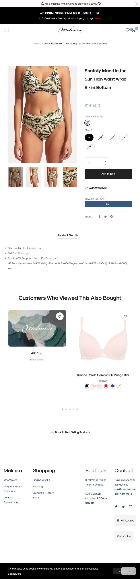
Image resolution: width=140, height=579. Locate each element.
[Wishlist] (128, 30)
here (97, 18)
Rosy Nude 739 (93, 386)
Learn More (14, 573)
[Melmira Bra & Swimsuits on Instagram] (130, 506)
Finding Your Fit (41, 479)
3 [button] (70, 409)
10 (100, 136)
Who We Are (10, 479)
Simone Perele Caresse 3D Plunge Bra (103, 375)
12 (112, 136)
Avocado (87, 122)
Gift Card (37, 353)
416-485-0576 (123, 493)
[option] (37, 343)
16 (89, 145)
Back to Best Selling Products (72, 432)
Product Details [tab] (68, 235)
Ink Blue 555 (112, 386)
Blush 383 (99, 386)
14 (124, 136)
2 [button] (66, 409)
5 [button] (77, 409)
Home (36, 43)
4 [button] (73, 409)
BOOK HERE (91, 13)
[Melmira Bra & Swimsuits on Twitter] (123, 506)
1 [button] (62, 409)
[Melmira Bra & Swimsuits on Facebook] (115, 506)
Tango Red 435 (106, 386)
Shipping (38, 486)
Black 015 (87, 386)
